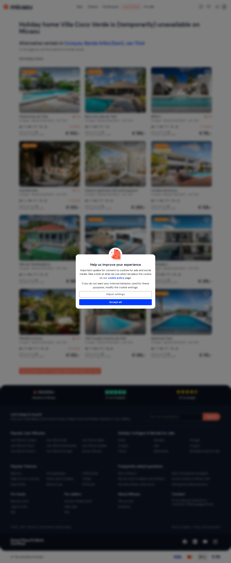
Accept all (115, 302)
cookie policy (116, 278)
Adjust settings (115, 294)
